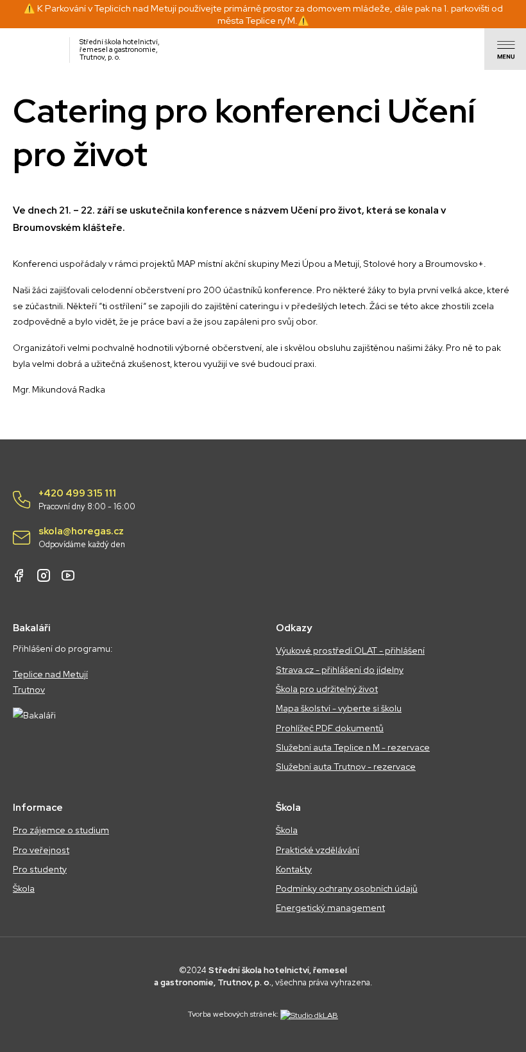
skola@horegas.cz (81, 537)
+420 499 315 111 (86, 500)
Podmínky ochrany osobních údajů (347, 888)
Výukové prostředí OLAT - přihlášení (350, 650)
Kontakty (294, 869)
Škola (24, 888)
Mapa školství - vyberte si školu (339, 708)
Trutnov (29, 689)
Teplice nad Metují (50, 674)
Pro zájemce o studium (61, 830)
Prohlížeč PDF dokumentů (330, 728)
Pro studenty (40, 869)
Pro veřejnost (41, 850)
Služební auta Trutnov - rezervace (346, 766)
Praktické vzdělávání (317, 850)
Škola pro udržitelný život (327, 689)
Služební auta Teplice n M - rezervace (353, 747)
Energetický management (330, 907)
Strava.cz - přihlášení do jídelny (339, 669)
